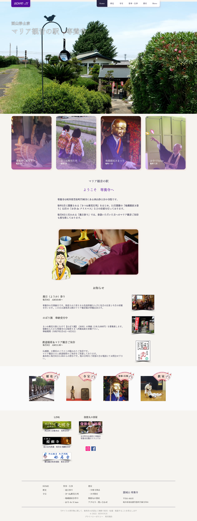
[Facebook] (93, 448)
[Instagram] (88, 448)
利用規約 (108, 516)
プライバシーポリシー (95, 516)
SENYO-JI (21, 3)
